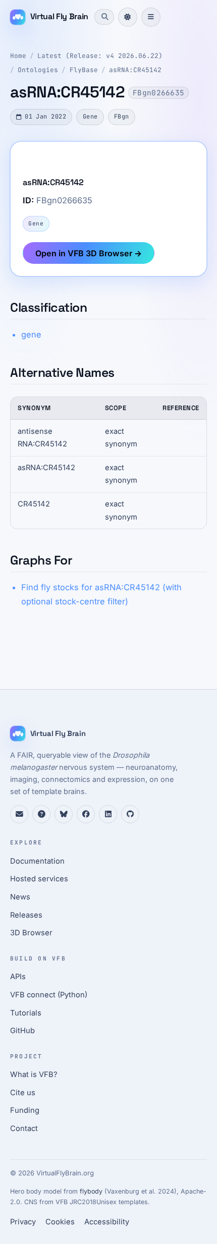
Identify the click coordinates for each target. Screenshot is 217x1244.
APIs (18, 976)
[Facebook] (86, 814)
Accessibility (106, 1221)
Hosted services (39, 878)
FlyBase (84, 70)
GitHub (22, 1030)
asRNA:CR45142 (135, 70)
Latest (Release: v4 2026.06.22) (99, 55)
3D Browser (31, 932)
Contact (24, 1128)
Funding (24, 1110)
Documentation (37, 861)
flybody (91, 1191)
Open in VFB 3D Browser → (88, 253)
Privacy (23, 1221)
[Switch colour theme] (127, 17)
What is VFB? (34, 1074)
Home (18, 55)
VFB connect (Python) (48, 994)
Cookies (60, 1221)
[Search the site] (104, 16)
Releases (26, 915)
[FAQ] (41, 814)
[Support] (19, 814)
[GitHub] (130, 814)
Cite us (22, 1092)
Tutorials (25, 1012)
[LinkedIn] (108, 814)
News (20, 896)
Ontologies (38, 70)
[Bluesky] (64, 814)
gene (31, 334)
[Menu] (150, 17)
